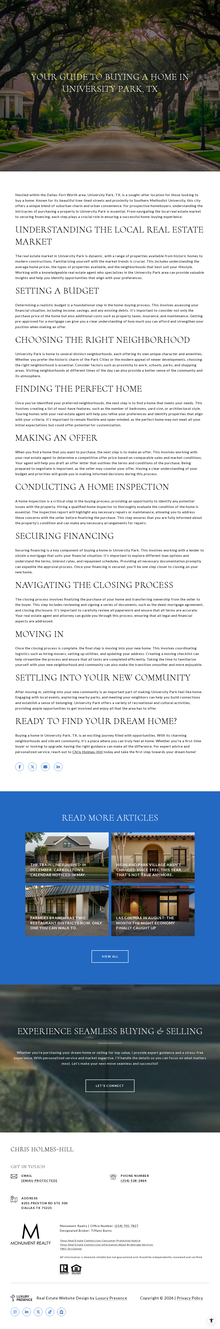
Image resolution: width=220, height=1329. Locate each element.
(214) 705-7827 (126, 1226)
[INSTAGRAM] (15, 1312)
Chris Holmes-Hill (87, 752)
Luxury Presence (111, 1298)
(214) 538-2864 (134, 1180)
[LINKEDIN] (26, 1312)
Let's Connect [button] (110, 1085)
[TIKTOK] (50, 1312)
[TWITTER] (38, 1312)
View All (110, 956)
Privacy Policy (190, 1298)
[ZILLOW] (61, 1312)
